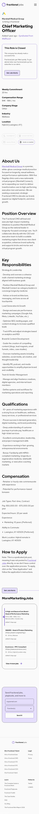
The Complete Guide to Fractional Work (11, 784)
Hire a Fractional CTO (11, 762)
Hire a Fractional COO (11, 769)
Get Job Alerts (12, 73)
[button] (35, 4)
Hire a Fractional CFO (11, 765)
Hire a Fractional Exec (11, 754)
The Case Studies (9, 796)
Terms (30, 758)
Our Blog (7, 804)
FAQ (5, 800)
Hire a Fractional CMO (11, 758)
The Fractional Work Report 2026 (14, 807)
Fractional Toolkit (9, 793)
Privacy (30, 754)
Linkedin (30, 787)
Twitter (30, 783)
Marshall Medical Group (12, 166)
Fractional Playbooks (10, 789)
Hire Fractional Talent (11, 773)
